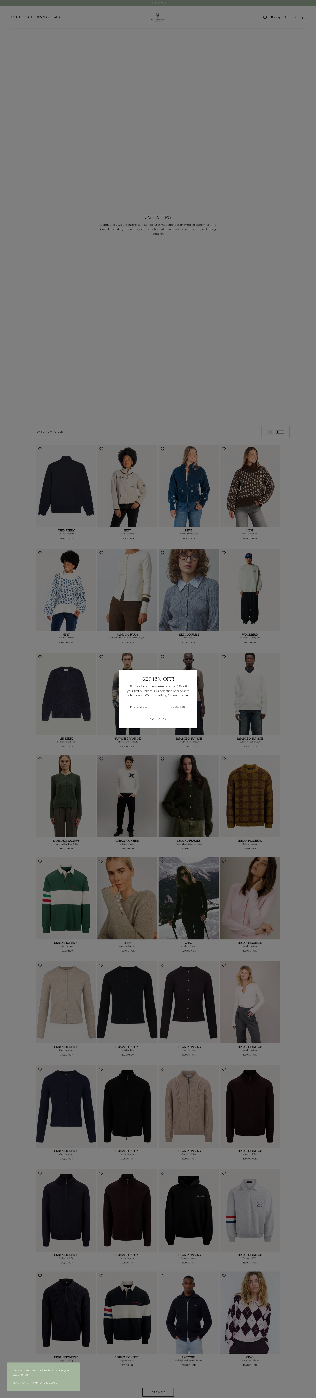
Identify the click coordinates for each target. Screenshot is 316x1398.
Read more (20, 1383)
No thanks (158, 719)
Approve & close (45, 1383)
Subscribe (178, 707)
